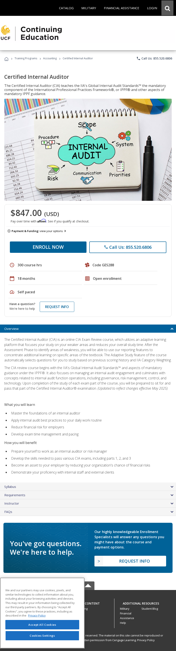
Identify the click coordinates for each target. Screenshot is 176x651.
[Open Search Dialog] (167, 7)
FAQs (8, 511)
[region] (42, 613)
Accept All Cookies (42, 625)
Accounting (50, 58)
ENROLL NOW (48, 247)
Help (123, 623)
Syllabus (10, 486)
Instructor (11, 503)
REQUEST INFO (57, 306)
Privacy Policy (146, 640)
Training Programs (26, 58)
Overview (11, 328)
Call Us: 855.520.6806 (154, 58)
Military (124, 609)
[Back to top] (88, 602)
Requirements (14, 495)
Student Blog (149, 609)
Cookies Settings (42, 636)
